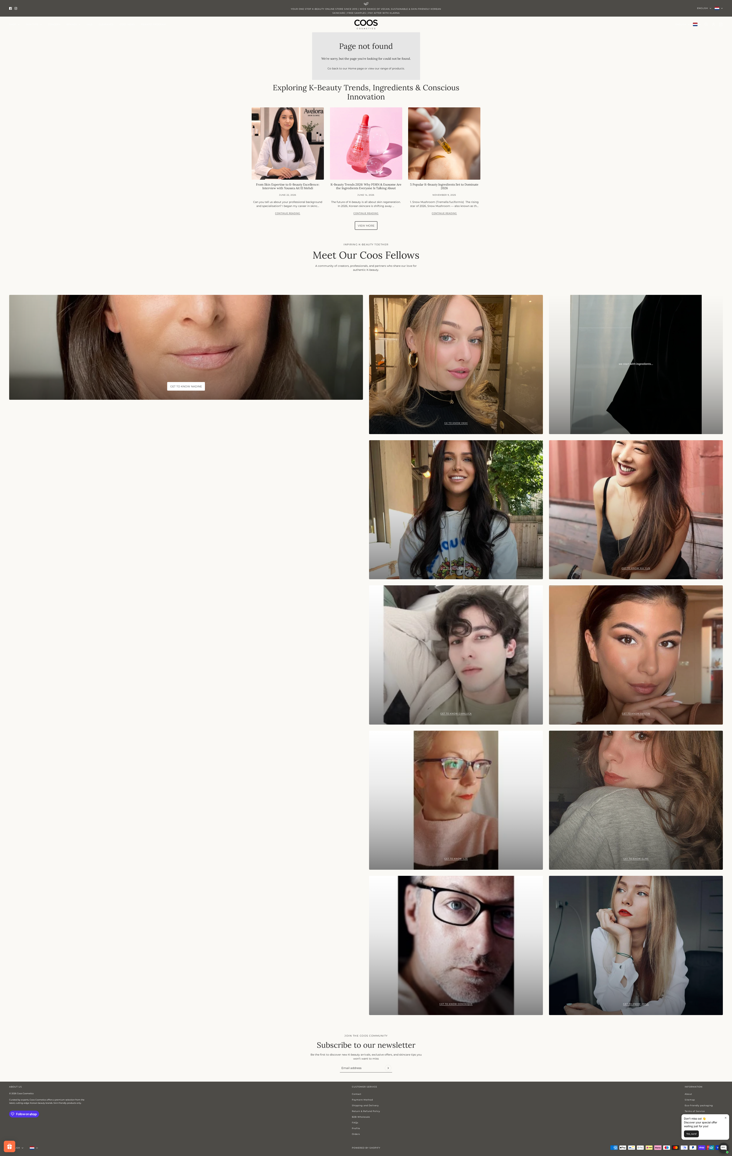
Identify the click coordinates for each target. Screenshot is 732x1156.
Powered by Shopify (366, 1147)
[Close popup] (725, 1118)
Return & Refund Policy (366, 1111)
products (398, 68)
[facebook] (10, 8)
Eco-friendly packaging (699, 1105)
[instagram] (16, 8)
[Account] (713, 24)
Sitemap (690, 1099)
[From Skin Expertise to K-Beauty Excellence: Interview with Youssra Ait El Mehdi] (288, 143)
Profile (356, 1128)
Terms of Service (695, 1111)
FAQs (355, 1122)
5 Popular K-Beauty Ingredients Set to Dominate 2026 (444, 186)
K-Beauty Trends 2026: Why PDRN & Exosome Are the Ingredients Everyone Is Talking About (366, 186)
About (688, 1094)
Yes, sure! (691, 1133)
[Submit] (388, 1068)
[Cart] (721, 24)
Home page (356, 68)
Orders (356, 1134)
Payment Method (362, 1099)
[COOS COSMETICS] (366, 24)
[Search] (706, 24)
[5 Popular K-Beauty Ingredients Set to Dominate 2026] (444, 143)
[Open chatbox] (723, 1148)
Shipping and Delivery (365, 1105)
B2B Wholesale (361, 1117)
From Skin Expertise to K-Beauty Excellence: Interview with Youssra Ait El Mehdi (287, 186)
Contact (356, 1094)
